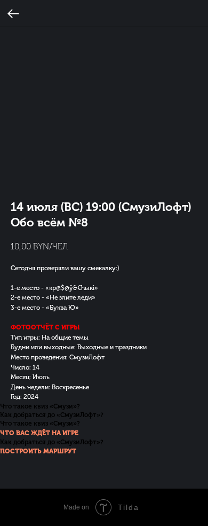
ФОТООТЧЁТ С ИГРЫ (45, 327)
